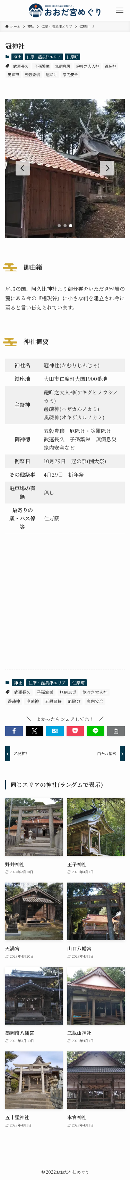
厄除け (51, 74)
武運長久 (20, 66)
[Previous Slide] (23, 168)
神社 (17, 56)
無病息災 (62, 66)
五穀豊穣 (32, 74)
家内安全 (70, 74)
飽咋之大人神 (87, 66)
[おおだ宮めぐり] (65, 10)
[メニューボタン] (119, 10)
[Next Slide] (107, 168)
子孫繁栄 (42, 66)
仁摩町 (72, 56)
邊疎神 (110, 66)
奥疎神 (13, 74)
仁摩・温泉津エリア (44, 56)
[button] (14, 731)
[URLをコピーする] (116, 731)
